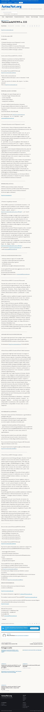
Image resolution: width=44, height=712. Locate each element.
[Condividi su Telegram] (34, 26)
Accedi (21, 2)
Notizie (24, 696)
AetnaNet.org (11, 6)
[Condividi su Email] (37, 26)
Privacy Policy (25, 707)
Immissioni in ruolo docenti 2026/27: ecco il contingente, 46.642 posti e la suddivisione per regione (11, 666)
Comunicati (4, 619)
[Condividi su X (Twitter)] (30, 26)
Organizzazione (3, 705)
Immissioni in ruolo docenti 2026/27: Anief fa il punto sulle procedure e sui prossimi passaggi (10, 688)
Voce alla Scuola (5, 20)
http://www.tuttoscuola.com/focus (8, 72)
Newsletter (10, 2)
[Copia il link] (39, 26)
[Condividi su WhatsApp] (32, 26)
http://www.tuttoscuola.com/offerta (8, 448)
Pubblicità (24, 705)
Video (24, 700)
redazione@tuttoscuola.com (26, 594)
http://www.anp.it (5, 603)
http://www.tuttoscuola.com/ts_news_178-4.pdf (11, 211)
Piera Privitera (11, 635)
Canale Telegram (4, 2)
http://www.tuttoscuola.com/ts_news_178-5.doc (11, 245)
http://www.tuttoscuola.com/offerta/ (15, 579)
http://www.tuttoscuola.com (7, 30)
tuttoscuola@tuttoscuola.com (7, 118)
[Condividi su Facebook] (28, 26)
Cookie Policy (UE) (26, 706)
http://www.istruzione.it (6, 195)
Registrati (16, 2)
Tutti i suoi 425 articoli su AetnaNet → (22, 635)
